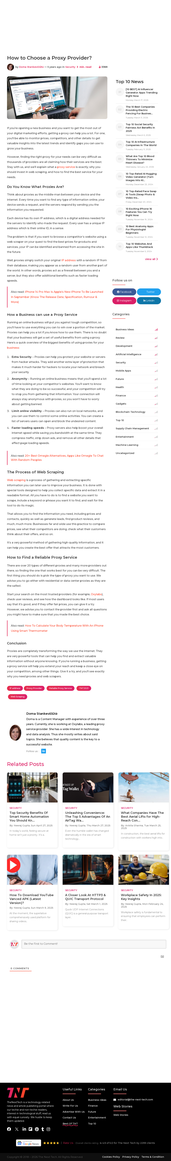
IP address (68, 260)
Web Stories (120, 1114)
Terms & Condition (152, 1156)
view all (150, 259)
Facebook (125, 291)
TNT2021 (84, 688)
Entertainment (97, 1117)
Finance (93, 1105)
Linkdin (149, 300)
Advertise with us (74, 1111)
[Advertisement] (85, 37)
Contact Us (69, 1117)
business (13, 347)
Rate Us (68, 1142)
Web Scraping (18, 696)
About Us (68, 1099)
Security (70, 66)
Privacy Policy (130, 1156)
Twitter (150, 291)
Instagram (125, 300)
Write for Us (70, 1105)
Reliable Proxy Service (60, 688)
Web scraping (16, 480)
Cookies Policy (111, 1156)
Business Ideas (97, 1099)
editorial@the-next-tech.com (135, 1099)
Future (92, 1111)
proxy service (66, 167)
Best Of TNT (70, 1123)
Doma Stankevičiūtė (31, 66)
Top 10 (92, 1123)
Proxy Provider (34, 688)
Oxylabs (96, 594)
